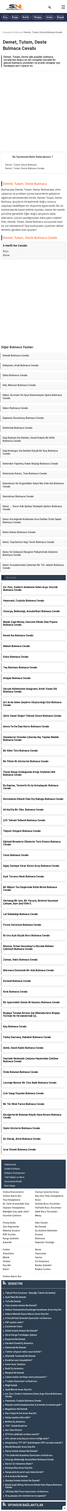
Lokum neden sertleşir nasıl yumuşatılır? (26, 1377)
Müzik (6, 1257)
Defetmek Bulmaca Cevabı (17, 427)
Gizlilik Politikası (12, 1168)
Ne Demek (40, 1226)
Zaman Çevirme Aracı (47, 1192)
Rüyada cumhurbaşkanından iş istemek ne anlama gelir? (33, 1405)
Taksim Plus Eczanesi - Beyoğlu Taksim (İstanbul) (30, 1293)
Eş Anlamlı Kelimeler (46, 1230)
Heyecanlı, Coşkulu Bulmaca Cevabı (23, 1400)
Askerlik (7, 1242)
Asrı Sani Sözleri (13, 1430)
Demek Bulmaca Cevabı (16, 355)
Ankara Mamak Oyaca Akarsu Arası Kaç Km (27, 1314)
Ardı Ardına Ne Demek (16, 1476)
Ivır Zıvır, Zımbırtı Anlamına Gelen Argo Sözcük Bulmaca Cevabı (33, 1395)
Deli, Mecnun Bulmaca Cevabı (19, 385)
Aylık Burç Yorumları (46, 1211)
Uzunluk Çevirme (12, 1215)
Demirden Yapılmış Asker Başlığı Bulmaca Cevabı (30, 463)
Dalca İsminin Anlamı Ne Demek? (21, 1451)
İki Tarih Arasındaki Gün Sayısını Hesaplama (16, 1205)
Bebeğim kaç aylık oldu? (16, 1211)
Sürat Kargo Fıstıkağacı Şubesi (21, 1335)
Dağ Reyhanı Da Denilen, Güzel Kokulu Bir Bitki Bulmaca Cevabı (29, 439)
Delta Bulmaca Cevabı (15, 375)
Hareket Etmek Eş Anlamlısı (19, 1343)
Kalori (6, 1269)
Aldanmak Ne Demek (15, 1347)
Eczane (39, 1234)
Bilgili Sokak (11, 1385)
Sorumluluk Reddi (13, 1181)
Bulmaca (18, 32)
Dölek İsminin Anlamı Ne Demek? (21, 1330)
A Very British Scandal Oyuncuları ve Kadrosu (28, 1318)
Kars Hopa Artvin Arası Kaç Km (20, 1413)
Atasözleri (8, 1253)
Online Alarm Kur (12, 1195)
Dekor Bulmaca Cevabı (15, 408)
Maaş (38, 1215)
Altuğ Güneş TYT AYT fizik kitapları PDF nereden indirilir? (34, 1442)
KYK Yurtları (9, 1234)
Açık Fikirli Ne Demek (15, 1297)
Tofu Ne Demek (13, 1301)
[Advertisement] (33, 117)
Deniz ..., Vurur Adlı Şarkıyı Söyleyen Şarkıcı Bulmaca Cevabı (32, 508)
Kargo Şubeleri (11, 1238)
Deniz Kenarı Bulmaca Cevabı (19, 532)
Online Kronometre (13, 1192)
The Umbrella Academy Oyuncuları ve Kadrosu (29, 1455)
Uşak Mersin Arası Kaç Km (18, 1389)
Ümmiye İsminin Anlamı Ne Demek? (22, 1480)
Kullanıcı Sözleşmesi (14, 1173)
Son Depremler (11, 1226)
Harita (38, 1257)
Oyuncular (40, 1253)
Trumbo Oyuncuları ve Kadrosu (21, 1381)
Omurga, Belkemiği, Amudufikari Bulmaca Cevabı (29, 1459)
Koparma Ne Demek (15, 1339)
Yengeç (38, 17)
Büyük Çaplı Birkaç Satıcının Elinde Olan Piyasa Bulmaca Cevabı (33, 1486)
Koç (5, 17)
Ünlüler (7, 1261)
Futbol (6, 1249)
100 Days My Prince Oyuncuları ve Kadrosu (26, 1491)
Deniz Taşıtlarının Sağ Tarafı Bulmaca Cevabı (28, 542)
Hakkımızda (10, 1164)
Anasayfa (8, 32)
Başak (60, 17)
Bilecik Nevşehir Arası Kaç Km (20, 1447)
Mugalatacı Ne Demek (16, 1409)
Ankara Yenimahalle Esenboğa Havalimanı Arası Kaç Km (33, 1309)
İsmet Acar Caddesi (15, 1364)
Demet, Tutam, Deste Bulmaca (21, 164)
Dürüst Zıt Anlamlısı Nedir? (19, 1464)
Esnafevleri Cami (13, 1326)
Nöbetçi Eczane (11, 1230)
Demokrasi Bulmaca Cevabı (18, 496)
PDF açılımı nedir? (14, 1322)
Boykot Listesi (42, 1269)
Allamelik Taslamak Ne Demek (20, 1356)
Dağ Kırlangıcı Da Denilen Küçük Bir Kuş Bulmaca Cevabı (30, 452)
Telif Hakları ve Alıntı (14, 1177)
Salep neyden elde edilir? (18, 1417)
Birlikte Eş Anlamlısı (15, 1421)
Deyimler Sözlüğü (44, 1242)
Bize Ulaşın (9, 1185)
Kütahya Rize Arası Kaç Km (18, 1468)
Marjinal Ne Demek (14, 1372)
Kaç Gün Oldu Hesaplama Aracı (49, 1197)
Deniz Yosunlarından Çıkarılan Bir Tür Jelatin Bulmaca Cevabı (33, 566)
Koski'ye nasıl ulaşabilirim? (18, 1360)
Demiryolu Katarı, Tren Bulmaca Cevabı (25, 473)
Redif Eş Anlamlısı (14, 1368)
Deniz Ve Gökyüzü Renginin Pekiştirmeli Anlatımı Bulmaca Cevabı (30, 553)
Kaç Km (7, 1265)
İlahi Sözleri (41, 1222)
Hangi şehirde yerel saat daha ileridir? (24, 1472)
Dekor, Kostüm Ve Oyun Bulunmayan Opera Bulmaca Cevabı (32, 397)
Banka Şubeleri (43, 1265)
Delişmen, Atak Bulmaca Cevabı (20, 365)
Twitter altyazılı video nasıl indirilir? (23, 1351)
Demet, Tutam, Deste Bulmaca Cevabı (43, 32)
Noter (38, 1249)
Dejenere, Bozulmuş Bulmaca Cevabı (23, 417)
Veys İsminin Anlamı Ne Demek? (21, 1305)
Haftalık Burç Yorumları (48, 1207)
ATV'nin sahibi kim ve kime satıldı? (22, 1434)
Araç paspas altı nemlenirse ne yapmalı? (25, 1496)
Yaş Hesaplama (11, 1199)
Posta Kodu (9, 1222)
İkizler (25, 17)
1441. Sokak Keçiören (16, 1426)
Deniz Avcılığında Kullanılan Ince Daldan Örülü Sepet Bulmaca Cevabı (32, 521)
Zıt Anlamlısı (42, 1261)
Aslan (49, 17)
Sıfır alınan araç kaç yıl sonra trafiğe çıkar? (27, 1438)
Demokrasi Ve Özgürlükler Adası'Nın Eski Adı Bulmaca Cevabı (33, 485)
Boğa (15, 17)
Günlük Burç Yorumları (47, 1203)
